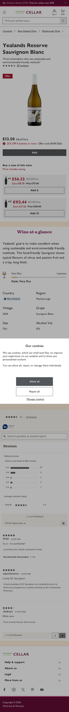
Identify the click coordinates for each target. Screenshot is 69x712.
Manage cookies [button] (35, 399)
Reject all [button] (34, 391)
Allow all (35, 381)
